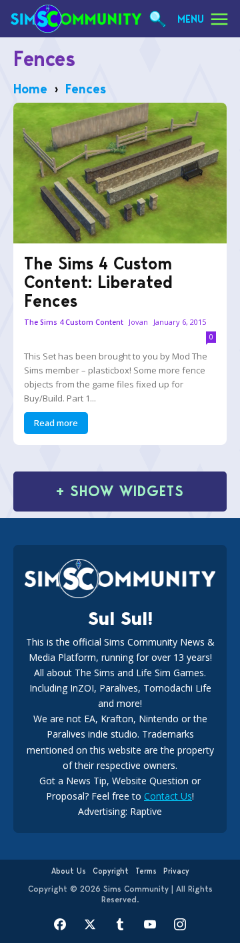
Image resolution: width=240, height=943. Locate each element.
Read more (56, 423)
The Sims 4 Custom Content (73, 322)
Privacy (176, 871)
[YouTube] (150, 924)
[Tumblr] (120, 924)
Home (30, 89)
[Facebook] (60, 924)
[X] (90, 924)
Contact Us (168, 796)
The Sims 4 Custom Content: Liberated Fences (98, 282)
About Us (68, 871)
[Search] (157, 19)
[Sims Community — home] (76, 19)
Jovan (138, 321)
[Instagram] (180, 924)
